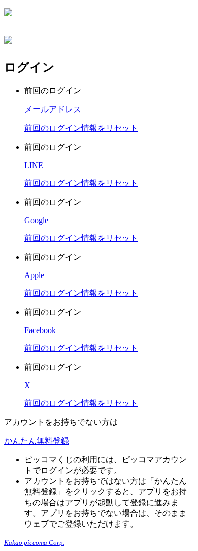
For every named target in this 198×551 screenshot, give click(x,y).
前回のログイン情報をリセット (81, 128)
